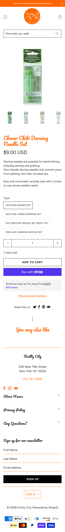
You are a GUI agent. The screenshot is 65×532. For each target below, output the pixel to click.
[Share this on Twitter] (34, 306)
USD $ (30, 494)
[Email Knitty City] (16, 388)
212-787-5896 (32, 379)
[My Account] (4, 17)
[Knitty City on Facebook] (4, 388)
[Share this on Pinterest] (43, 306)
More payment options (32, 295)
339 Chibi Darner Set (18, 205)
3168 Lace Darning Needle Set (23, 232)
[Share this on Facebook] (39, 306)
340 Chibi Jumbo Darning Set (23, 214)
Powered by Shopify (45, 507)
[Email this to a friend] (49, 306)
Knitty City (24, 507)
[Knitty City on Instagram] (10, 388)
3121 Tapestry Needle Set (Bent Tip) (26, 223)
